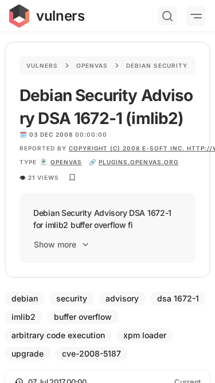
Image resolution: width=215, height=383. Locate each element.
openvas (66, 161)
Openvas (92, 65)
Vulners (42, 65)
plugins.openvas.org (138, 161)
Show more (55, 244)
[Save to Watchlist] (72, 177)
